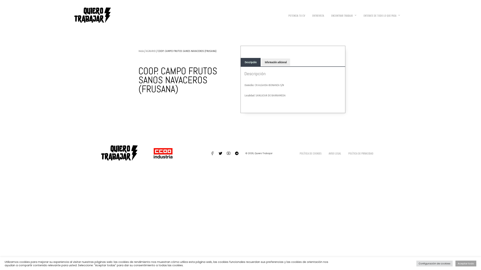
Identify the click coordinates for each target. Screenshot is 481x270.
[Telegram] (236, 153)
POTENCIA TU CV (296, 15)
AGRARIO (151, 50)
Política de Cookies (310, 153)
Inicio (141, 50)
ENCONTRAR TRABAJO (342, 15)
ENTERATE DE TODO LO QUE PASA (380, 15)
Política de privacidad (360, 153)
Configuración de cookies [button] (434, 263)
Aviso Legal (335, 153)
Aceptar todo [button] (466, 263)
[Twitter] (220, 153)
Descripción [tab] (251, 62)
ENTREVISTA (318, 15)
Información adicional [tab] (276, 62)
